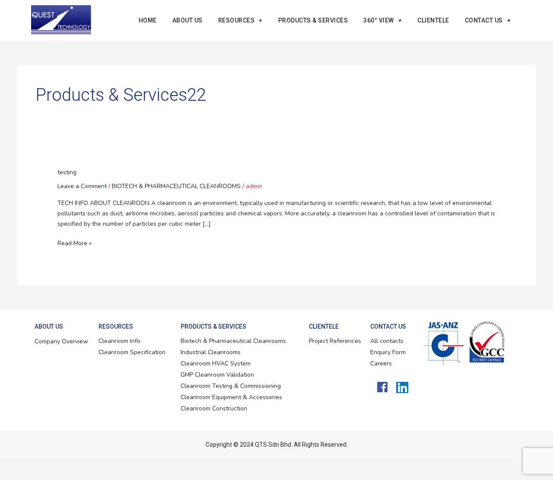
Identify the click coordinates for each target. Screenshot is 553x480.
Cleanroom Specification (132, 352)
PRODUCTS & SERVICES (313, 20)
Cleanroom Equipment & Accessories (231, 397)
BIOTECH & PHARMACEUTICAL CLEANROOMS (176, 186)
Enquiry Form (388, 352)
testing (66, 172)
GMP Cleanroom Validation (217, 375)
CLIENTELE (433, 20)
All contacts (387, 341)
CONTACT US (484, 20)
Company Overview (61, 341)
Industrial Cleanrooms (211, 352)
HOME (148, 20)
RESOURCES (236, 20)
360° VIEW (378, 20)
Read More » (74, 242)
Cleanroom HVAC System (216, 363)
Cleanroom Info (119, 341)
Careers (381, 363)
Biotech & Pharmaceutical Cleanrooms (233, 341)
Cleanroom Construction (214, 408)
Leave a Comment (82, 186)
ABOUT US (187, 20)
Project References (335, 341)
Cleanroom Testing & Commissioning (231, 386)
